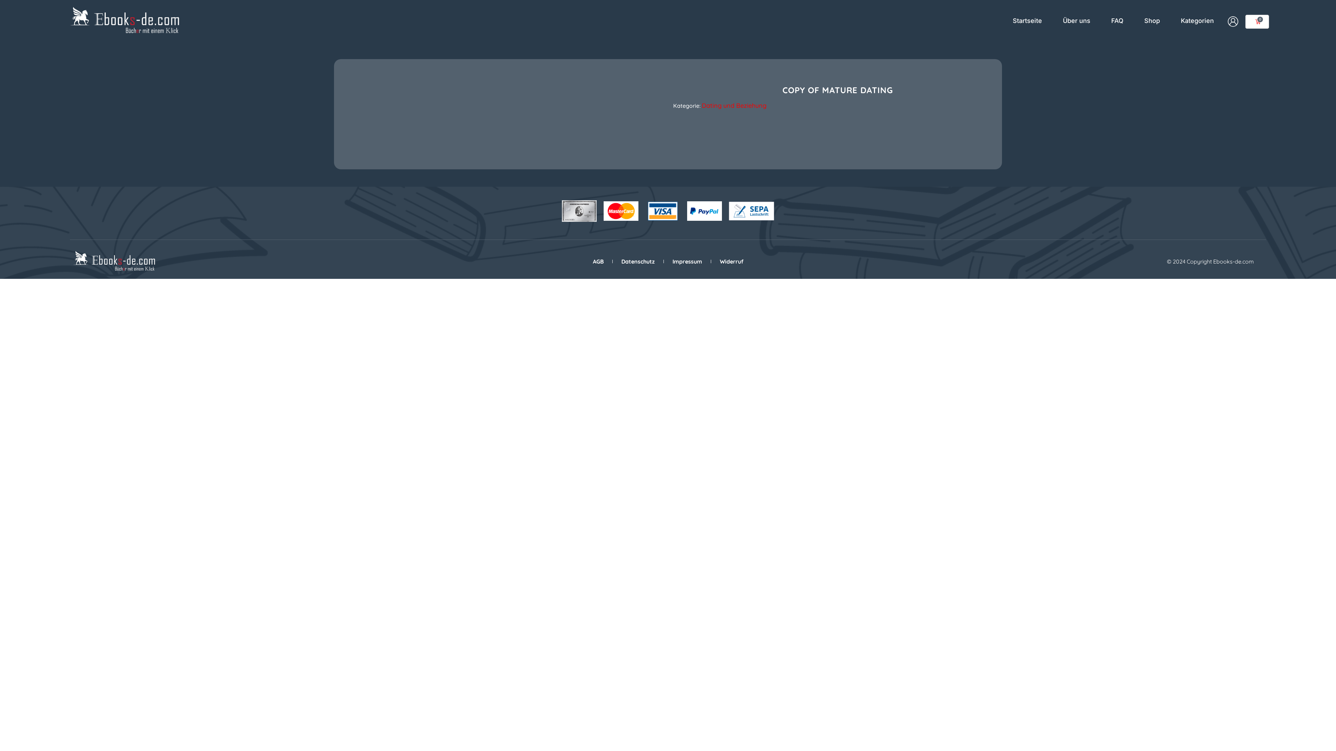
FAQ (1117, 20)
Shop (1152, 20)
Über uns (1076, 20)
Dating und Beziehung (734, 106)
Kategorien (1197, 20)
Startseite (1027, 20)
